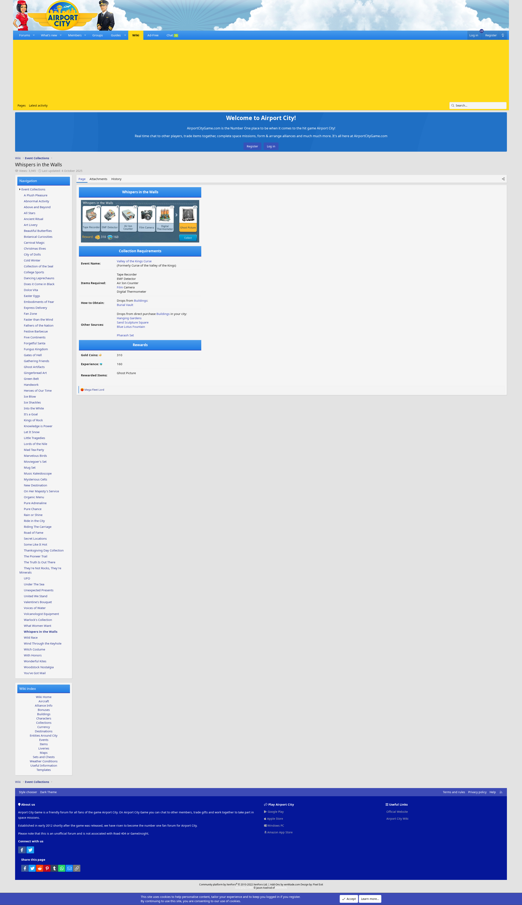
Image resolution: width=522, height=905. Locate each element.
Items (44, 744)
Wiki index (27, 688)
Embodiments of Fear (39, 302)
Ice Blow (30, 396)
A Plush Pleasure (35, 195)
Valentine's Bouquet (38, 602)
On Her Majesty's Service (41, 491)
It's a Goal (31, 414)
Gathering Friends (36, 361)
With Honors (33, 655)
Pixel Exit (318, 884)
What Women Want (37, 626)
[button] (34, 35)
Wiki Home (43, 697)
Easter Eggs (32, 296)
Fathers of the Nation (38, 325)
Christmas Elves (35, 248)
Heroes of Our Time (38, 390)
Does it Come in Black (39, 284)
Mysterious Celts (35, 479)
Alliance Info (43, 705)
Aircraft (44, 701)
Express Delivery (35, 308)
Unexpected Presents (38, 590)
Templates (43, 770)
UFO (27, 578)
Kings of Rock (33, 420)
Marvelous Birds (35, 456)
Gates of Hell (33, 355)
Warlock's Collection (38, 620)
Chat (172, 35)
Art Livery (31, 225)
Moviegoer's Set (35, 461)
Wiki (135, 35)
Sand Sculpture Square (132, 322)
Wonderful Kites (35, 661)
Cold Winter (32, 260)
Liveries (43, 748)
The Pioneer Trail (35, 556)
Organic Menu (34, 497)
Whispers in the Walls (40, 631)
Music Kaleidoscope (38, 473)
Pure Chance (32, 509)
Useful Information (43, 765)
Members (75, 35)
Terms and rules (454, 792)
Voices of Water (35, 608)
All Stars (29, 213)
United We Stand (35, 596)
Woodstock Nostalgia (39, 667)
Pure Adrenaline (35, 503)
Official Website (397, 812)
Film (120, 287)
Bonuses (44, 710)
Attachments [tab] (98, 179)
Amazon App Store (280, 832)
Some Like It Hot (35, 544)
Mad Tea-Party (34, 450)
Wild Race (31, 637)
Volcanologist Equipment (41, 614)
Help (493, 792)
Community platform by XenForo (233, 884)
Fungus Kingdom (36, 349)
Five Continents (34, 337)
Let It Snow (32, 432)
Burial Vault (125, 305)
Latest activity (38, 105)
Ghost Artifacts (34, 367)
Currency (43, 727)
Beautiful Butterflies (38, 231)
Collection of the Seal (38, 266)
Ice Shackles (32, 402)
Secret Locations (35, 538)
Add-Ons (275, 884)
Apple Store (274, 819)
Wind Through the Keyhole (42, 643)
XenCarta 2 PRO (244, 887)
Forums (24, 35)
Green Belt (31, 379)
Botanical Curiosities (38, 237)
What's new (49, 35)
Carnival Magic (34, 242)
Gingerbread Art (35, 373)
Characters (43, 718)
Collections (43, 722)
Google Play (275, 812)
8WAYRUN (281, 887)
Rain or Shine (33, 515)
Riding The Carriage (37, 527)
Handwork (31, 384)
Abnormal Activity (36, 201)
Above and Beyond (37, 207)
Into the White (34, 408)
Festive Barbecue (36, 331)
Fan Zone (30, 313)
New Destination (35, 485)
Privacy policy (477, 792)
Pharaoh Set (125, 335)
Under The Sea (34, 584)
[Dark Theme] (503, 35)
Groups (97, 35)
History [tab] (116, 179)
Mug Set (29, 467)
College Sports (34, 272)
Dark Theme (48, 792)
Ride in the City (34, 521)
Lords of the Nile (35, 444)
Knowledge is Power (38, 426)
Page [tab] (82, 179)
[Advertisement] (261, 71)
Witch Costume (34, 649)
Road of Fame (33, 532)
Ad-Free (152, 35)
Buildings (43, 714)
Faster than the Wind (38, 319)
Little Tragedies (34, 438)
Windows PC (275, 825)
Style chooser (28, 792)
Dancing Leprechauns (39, 278)
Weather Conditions (44, 761)
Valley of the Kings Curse (134, 261)
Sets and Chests (44, 757)
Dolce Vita (31, 290)
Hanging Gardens (129, 318)
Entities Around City (44, 735)
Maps (44, 752)
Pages (22, 105)
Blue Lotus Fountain (131, 327)
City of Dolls (32, 254)
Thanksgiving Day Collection (44, 550)
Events (43, 740)
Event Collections (33, 189)
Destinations (43, 731)
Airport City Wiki (397, 819)
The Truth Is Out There (39, 562)
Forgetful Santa (34, 343)
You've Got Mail (35, 673)
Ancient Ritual (33, 219)
